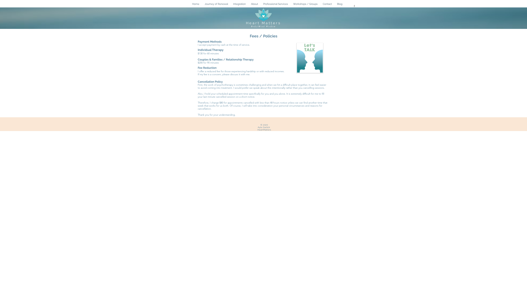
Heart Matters (263, 23)
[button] (256, 3)
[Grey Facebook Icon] (354, 6)
